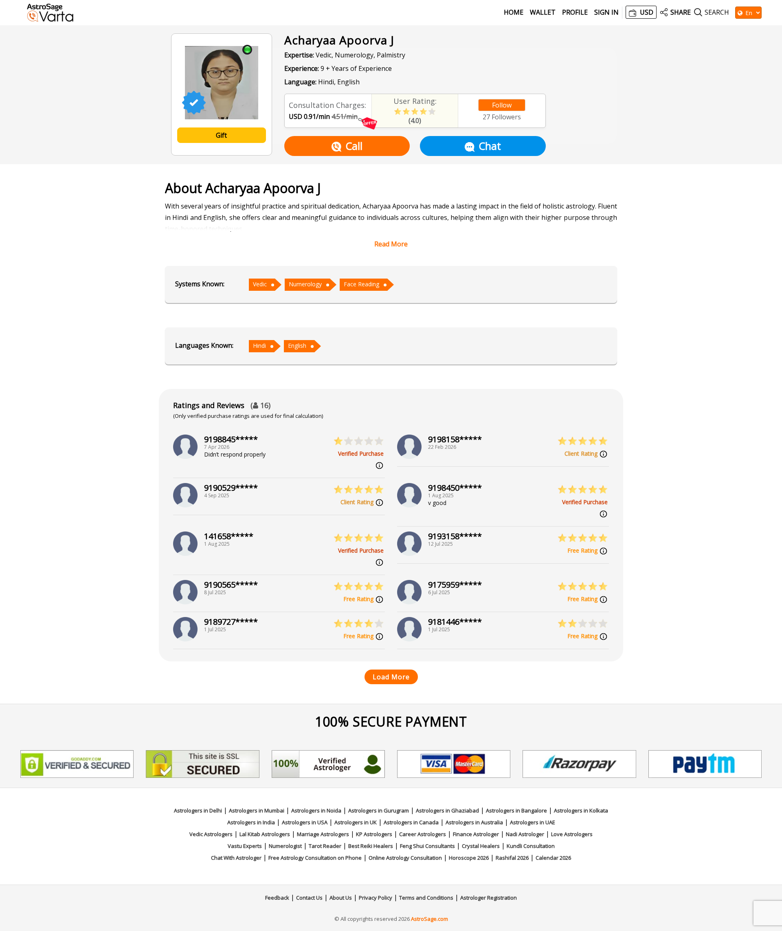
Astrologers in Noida (316, 810)
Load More (391, 676)
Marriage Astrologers (323, 834)
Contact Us (309, 897)
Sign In (606, 12)
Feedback (277, 897)
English (297, 345)
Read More (391, 243)
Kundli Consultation (531, 846)
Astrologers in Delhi (198, 810)
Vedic (260, 284)
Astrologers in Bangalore (516, 810)
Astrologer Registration (488, 897)
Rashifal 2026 (512, 857)
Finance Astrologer (476, 834)
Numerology (305, 284)
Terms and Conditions (426, 897)
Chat (490, 146)
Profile (575, 12)
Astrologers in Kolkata (581, 810)
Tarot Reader (325, 846)
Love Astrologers (572, 834)
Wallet (543, 12)
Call (353, 146)
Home (513, 12)
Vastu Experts (245, 846)
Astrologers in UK (355, 822)
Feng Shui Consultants (427, 846)
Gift (221, 135)
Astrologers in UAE (532, 822)
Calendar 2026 (553, 857)
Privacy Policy (375, 897)
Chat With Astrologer (236, 857)
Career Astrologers (422, 834)
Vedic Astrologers (211, 834)
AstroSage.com (429, 918)
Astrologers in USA (304, 822)
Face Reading (361, 284)
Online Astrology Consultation (405, 857)
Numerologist (285, 846)
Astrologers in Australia (474, 822)
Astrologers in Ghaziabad (447, 810)
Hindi (259, 345)
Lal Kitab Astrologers (264, 834)
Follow (502, 105)
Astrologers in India (251, 822)
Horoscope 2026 (469, 857)
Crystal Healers (481, 846)
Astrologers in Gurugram (378, 810)
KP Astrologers (374, 834)
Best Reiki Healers (370, 846)
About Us (340, 897)
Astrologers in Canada (411, 822)
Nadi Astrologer (525, 834)
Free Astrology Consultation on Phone (315, 857)
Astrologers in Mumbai (256, 810)
